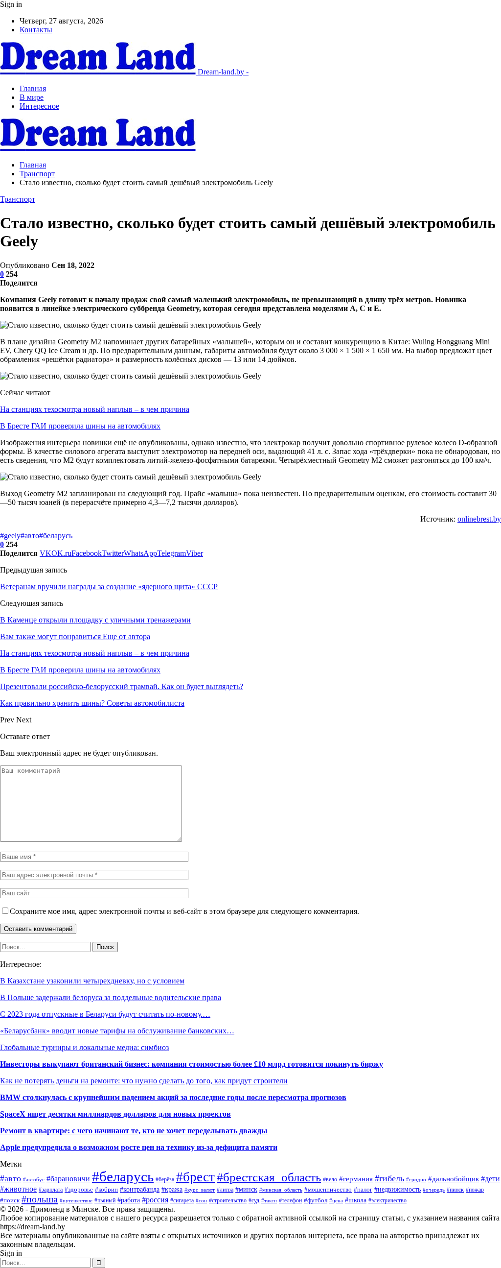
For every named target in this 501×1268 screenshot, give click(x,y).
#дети (490, 1178)
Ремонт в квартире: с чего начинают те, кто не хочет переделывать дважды (134, 1130)
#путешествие (76, 1200)
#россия (155, 1199)
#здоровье (79, 1189)
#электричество (387, 1200)
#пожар (475, 1190)
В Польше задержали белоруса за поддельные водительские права (110, 997)
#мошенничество (328, 1189)
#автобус (34, 1179)
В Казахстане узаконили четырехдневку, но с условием (92, 981)
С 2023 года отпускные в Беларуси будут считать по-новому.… (105, 1014)
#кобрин (106, 1189)
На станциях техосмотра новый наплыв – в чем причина (94, 409)
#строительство (228, 1200)
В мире (32, 97)
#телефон (290, 1200)
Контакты (36, 29)
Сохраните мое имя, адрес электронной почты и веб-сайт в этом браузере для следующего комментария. (184, 911)
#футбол (315, 1200)
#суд (254, 1200)
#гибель (389, 1178)
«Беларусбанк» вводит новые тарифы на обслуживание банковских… (117, 1031)
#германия (356, 1179)
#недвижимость (397, 1189)
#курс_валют (199, 1190)
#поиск (10, 1200)
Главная (33, 88)
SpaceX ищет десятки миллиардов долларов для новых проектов (115, 1114)
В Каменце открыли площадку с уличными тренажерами (95, 620)
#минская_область (280, 1190)
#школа (355, 1200)
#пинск (455, 1189)
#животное (18, 1189)
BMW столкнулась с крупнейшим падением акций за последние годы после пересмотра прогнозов (173, 1097)
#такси (269, 1200)
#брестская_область (269, 1177)
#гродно (416, 1179)
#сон (201, 1200)
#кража (171, 1189)
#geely (10, 535)
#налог (363, 1189)
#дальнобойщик (453, 1179)
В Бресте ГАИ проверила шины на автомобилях (80, 426)
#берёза (165, 1179)
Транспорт (17, 199)
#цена (336, 1200)
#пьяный (104, 1200)
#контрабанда (139, 1189)
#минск (246, 1189)
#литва (225, 1190)
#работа (128, 1200)
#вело (330, 1179)
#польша (40, 1199)
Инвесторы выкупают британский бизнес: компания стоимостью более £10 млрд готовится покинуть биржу (191, 1064)
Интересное (39, 106)
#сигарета (182, 1200)
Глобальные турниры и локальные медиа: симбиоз (84, 1047)
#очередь (434, 1190)
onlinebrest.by (479, 519)
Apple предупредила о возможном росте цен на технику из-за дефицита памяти (138, 1147)
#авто (30, 535)
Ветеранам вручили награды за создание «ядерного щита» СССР (109, 586)
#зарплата (51, 1190)
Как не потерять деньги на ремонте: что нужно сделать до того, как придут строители (144, 1081)
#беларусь (55, 535)
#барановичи (68, 1178)
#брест (195, 1177)
